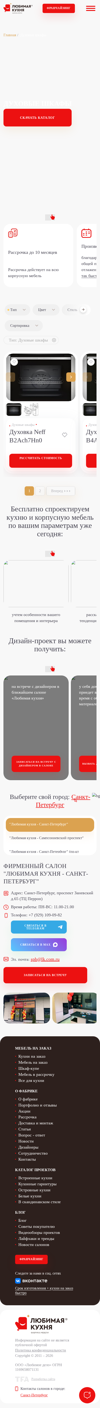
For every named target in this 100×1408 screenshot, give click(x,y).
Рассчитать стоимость (41, 458)
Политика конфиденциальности (40, 1350)
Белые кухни (29, 1196)
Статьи (24, 1129)
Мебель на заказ (32, 1062)
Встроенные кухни (35, 1178)
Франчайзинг (59, 8)
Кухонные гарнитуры (37, 1184)
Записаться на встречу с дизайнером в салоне (36, 764)
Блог (22, 1220)
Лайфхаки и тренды (36, 1238)
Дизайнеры (28, 1147)
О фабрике (28, 1099)
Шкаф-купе (28, 1068)
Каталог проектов (35, 1170)
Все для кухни (31, 1080)
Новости (26, 1141)
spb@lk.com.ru (45, 959)
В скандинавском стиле (39, 1201)
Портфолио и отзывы (37, 1105)
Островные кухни (34, 1190)
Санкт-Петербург (34, 1395)
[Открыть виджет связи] (87, 1395)
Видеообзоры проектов (39, 1232)
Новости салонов (33, 1244)
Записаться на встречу (45, 975)
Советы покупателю (36, 1226)
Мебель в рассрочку (36, 1074)
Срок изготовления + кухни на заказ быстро (44, 1290)
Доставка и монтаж (35, 1123)
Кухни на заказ (31, 1056)
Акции (24, 1111)
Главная (9, 35)
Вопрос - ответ (31, 1135)
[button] (71, 377)
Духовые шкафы (23, 425)
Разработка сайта (43, 1379)
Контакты (27, 1159)
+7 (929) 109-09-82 (45, 915)
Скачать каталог (37, 117)
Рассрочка (27, 1117)
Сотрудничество (33, 1153)
